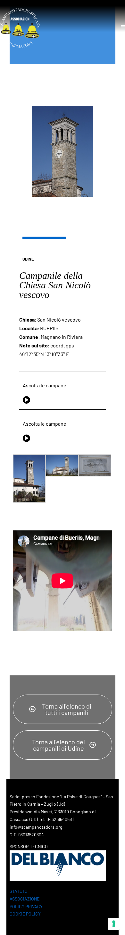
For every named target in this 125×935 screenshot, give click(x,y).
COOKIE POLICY (25, 913)
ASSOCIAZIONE (24, 898)
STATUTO (19, 891)
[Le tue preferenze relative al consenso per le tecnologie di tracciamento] (114, 924)
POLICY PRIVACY (26, 906)
